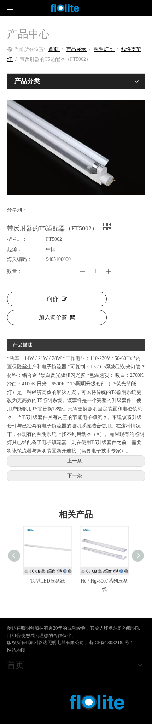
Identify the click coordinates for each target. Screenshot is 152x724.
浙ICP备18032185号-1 (111, 642)
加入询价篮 (53, 317)
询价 (52, 299)
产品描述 (23, 345)
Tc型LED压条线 (47, 581)
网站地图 (16, 650)
